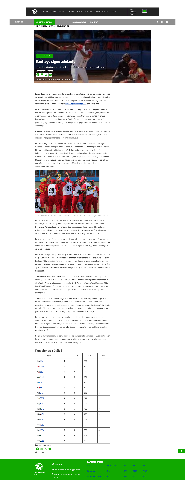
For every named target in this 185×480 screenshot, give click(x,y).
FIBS (108, 476)
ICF (144, 476)
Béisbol (45, 11)
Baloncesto (88, 11)
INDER (135, 471)
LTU (42, 408)
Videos (113, 12)
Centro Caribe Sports (94, 476)
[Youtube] (50, 75)
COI (88, 465)
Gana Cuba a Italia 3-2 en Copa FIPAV (74, 22)
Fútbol (79, 11)
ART (42, 424)
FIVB (125, 471)
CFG (42, 419)
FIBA (125, 476)
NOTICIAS (47, 56)
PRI (42, 440)
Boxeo (53, 11)
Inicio (36, 26)
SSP (41, 387)
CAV (42, 430)
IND (41, 371)
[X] (46, 75)
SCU (41, 361)
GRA (41, 392)
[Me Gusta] (36, 452)
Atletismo (62, 11)
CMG (42, 366)
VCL (42, 414)
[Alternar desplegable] (107, 12)
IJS (144, 465)
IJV (42, 435)
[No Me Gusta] (43, 452)
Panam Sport (91, 471)
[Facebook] (38, 75)
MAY (42, 403)
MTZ (42, 376)
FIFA (108, 471)
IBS (134, 465)
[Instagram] (42, 75)
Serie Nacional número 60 (75, 103)
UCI (134, 476)
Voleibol (71, 11)
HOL (41, 382)
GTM (42, 398)
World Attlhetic (112, 465)
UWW (145, 471)
